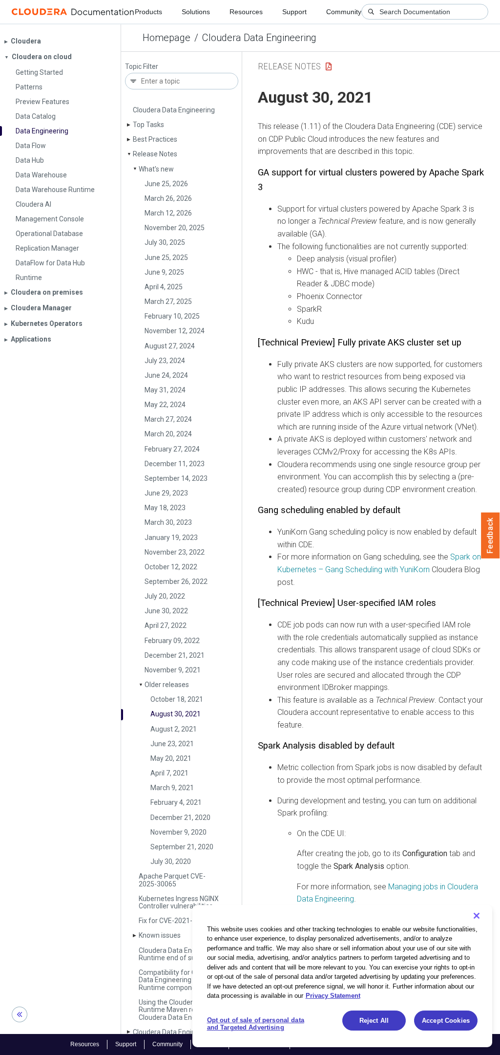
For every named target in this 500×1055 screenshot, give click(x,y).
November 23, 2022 (175, 552)
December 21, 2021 (175, 655)
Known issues (160, 935)
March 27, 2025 (168, 301)
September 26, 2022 (176, 581)
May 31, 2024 (165, 390)
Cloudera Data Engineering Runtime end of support (180, 954)
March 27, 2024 (168, 419)
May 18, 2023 (165, 508)
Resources (246, 12)
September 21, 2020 (181, 847)
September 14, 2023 (176, 478)
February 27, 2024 (172, 449)
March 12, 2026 (168, 213)
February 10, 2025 (172, 316)
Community (343, 12)
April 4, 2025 (164, 287)
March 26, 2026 (168, 198)
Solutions (196, 12)
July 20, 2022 (165, 596)
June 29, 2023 (166, 493)
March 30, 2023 (168, 522)
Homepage (166, 37)
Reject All (374, 1020)
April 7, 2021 (169, 773)
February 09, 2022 (172, 641)
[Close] (476, 915)
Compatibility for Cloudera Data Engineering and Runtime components (179, 980)
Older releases (167, 685)
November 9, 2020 (178, 832)
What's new (156, 169)
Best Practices (155, 139)
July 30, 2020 (170, 861)
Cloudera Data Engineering (259, 37)
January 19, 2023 (171, 537)
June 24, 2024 (166, 375)
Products (148, 12)
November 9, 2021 (173, 670)
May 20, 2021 (170, 758)
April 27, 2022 (166, 625)
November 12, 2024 (175, 331)
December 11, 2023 (175, 464)
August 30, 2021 (175, 714)
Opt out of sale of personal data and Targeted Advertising (255, 1024)
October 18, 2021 (176, 699)
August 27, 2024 (170, 346)
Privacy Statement (333, 995)
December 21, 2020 (180, 817)
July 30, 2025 (165, 242)
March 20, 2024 (168, 434)
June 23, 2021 (172, 744)
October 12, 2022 (171, 567)
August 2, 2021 (173, 729)
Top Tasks (148, 125)
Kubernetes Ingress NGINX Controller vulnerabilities (179, 902)
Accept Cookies (446, 1020)
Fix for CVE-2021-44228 (175, 921)
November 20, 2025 (175, 228)
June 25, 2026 (166, 184)
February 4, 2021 (176, 802)
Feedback (490, 535)
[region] (342, 976)
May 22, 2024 (165, 405)
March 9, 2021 (172, 788)
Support (294, 12)
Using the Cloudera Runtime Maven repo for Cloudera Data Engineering (180, 1009)
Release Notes (155, 154)
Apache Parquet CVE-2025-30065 (172, 879)
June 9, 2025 (164, 272)
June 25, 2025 (166, 257)
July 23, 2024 (165, 361)
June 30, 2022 (166, 611)
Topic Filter (141, 66)
